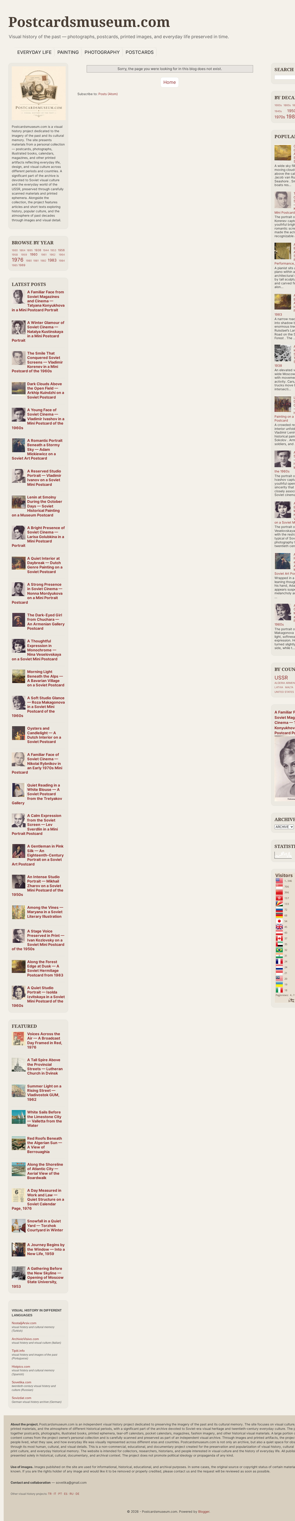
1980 (29, 260)
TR (50, 1493)
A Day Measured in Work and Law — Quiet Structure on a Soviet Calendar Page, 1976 (38, 1199)
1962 (53, 254)
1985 (15, 265)
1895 (30, 250)
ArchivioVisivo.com (25, 1339)
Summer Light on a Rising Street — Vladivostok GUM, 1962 (44, 1093)
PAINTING (68, 52)
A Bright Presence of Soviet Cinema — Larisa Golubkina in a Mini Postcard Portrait (38, 536)
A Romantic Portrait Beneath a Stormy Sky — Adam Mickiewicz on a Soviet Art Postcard (37, 449)
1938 (37, 250)
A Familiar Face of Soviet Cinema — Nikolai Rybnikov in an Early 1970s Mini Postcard (37, 763)
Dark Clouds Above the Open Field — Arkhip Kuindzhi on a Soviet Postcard (45, 390)
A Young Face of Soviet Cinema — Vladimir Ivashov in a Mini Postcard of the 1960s (38, 419)
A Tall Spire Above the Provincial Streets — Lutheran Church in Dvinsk (45, 1066)
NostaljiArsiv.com (24, 1323)
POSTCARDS (140, 52)
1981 (36, 260)
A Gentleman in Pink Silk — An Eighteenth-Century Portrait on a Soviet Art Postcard (38, 855)
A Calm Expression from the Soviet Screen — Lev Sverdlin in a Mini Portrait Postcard (36, 824)
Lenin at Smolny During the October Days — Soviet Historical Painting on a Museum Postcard (37, 506)
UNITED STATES (284, 691)
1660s (278, 105)
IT (55, 1493)
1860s (287, 105)
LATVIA (278, 687)
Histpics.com (21, 1366)
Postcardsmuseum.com (89, 21)
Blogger (203, 1511)
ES (66, 1493)
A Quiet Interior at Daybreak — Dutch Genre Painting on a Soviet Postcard (44, 565)
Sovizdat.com (21, 1398)
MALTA (289, 687)
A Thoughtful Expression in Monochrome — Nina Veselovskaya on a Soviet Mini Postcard (36, 650)
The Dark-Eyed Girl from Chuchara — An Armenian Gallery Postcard (46, 622)
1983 (52, 260)
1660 (15, 250)
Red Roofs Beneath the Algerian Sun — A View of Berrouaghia (44, 1145)
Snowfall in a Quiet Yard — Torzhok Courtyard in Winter (45, 1225)
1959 (24, 254)
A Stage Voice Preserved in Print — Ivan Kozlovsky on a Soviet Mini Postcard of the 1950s (38, 940)
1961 (44, 254)
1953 (53, 250)
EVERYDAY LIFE (34, 52)
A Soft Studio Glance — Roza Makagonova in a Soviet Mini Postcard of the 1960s (38, 707)
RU (72, 1493)
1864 (22, 250)
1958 (15, 254)
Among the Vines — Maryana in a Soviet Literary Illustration (45, 912)
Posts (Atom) (108, 94)
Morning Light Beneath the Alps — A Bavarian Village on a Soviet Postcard (45, 678)
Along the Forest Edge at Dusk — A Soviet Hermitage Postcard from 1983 (45, 968)
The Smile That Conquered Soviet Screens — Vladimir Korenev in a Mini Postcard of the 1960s (37, 362)
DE (77, 1493)
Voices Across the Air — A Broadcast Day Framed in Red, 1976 (44, 1040)
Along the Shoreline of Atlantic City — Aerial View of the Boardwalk (45, 1171)
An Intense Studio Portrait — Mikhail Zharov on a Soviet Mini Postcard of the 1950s (37, 885)
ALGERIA (279, 683)
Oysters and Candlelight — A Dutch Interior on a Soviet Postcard (44, 735)
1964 (62, 254)
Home (169, 82)
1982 (43, 260)
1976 (18, 260)
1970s (279, 117)
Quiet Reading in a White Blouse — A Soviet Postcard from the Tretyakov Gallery (37, 794)
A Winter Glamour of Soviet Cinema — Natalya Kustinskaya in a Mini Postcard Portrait (38, 331)
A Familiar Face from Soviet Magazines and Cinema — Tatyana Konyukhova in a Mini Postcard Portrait (38, 301)
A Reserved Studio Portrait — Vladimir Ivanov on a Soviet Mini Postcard (44, 478)
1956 (61, 250)
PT (60, 1493)
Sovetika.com (21, 1382)
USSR (281, 678)
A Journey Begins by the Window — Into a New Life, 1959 (46, 1249)
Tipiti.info (18, 1350)
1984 (62, 260)
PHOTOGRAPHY (102, 52)
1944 (46, 250)
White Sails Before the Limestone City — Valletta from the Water (44, 1119)
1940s (278, 111)
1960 (34, 254)
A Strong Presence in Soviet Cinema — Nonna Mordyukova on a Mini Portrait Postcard (37, 593)
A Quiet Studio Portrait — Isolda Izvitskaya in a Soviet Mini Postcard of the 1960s (38, 996)
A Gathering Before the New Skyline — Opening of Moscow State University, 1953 (38, 1277)
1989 (21, 265)
